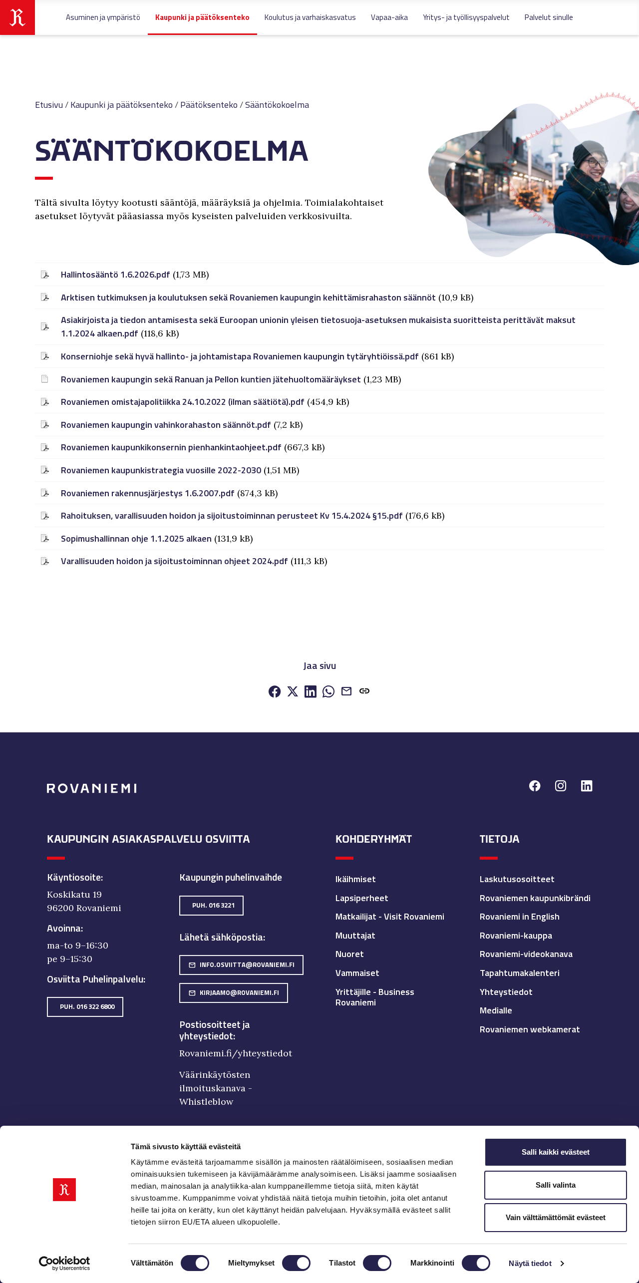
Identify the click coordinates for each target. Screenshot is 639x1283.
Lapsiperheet (361, 898)
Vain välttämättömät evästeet (556, 1217)
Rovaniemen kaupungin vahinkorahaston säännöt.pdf (166, 424)
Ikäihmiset (355, 879)
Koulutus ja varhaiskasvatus (310, 17)
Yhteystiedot (506, 991)
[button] (364, 692)
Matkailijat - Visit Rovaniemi (389, 916)
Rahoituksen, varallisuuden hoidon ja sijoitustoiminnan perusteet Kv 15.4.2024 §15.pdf (232, 515)
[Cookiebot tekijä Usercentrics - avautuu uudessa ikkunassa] (64, 1263)
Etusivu (49, 104)
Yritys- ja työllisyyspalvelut (466, 17)
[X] (293, 692)
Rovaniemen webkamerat (530, 1029)
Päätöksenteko (209, 104)
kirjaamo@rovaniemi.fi (233, 992)
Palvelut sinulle (549, 17)
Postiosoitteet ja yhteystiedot (214, 1030)
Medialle (496, 1010)
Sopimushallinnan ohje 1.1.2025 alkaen (136, 538)
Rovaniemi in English (520, 916)
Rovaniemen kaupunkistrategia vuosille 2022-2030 (161, 470)
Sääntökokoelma (277, 104)
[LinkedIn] (311, 692)
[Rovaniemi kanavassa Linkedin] (586, 787)
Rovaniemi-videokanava (526, 954)
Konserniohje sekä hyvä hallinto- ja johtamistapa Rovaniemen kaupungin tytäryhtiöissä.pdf (240, 356)
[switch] (296, 1263)
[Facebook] (275, 692)
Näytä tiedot (530, 1263)
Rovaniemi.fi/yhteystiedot (235, 1053)
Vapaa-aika (389, 17)
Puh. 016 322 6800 (87, 1006)
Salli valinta (556, 1185)
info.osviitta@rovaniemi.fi (241, 964)
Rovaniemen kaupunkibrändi (535, 898)
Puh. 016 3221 (213, 905)
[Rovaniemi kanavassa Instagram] (560, 787)
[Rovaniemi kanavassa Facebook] (534, 787)
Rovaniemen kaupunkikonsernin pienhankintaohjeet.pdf (171, 447)
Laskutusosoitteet (517, 879)
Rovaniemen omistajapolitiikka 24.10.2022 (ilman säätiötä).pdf (183, 401)
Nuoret (349, 954)
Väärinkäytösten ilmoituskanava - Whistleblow (215, 1088)
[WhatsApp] (328, 692)
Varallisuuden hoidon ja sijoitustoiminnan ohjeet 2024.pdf (174, 561)
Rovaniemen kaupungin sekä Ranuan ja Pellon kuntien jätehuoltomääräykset (211, 379)
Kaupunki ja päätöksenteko (202, 17)
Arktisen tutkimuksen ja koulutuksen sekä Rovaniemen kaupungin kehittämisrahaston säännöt (248, 297)
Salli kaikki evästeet (556, 1152)
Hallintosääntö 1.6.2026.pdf (115, 274)
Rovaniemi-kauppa (516, 935)
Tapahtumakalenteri (520, 972)
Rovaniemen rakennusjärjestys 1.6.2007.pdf (148, 493)
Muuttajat (355, 935)
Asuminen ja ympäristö (103, 17)
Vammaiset (357, 972)
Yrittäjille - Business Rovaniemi (374, 997)
